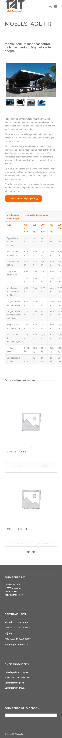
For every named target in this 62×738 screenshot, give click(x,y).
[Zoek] (49, 6)
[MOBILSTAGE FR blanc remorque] (31, 102)
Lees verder (18, 466)
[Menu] (55, 6)
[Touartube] (26, 6)
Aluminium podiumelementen (18, 677)
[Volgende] (52, 450)
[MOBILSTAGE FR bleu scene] (41, 102)
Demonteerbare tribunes (16, 687)
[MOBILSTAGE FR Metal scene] (31, 80)
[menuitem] (49, 6)
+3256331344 (11, 591)
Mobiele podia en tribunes (16, 672)
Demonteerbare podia (14, 682)
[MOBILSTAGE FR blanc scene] (20, 102)
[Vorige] (9, 450)
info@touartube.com (14, 594)
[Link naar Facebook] (55, 733)
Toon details (42, 466)
